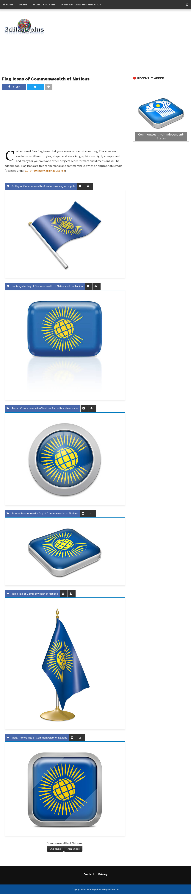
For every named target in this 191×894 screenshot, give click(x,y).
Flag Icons (74, 848)
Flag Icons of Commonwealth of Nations (46, 79)
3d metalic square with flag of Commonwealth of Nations (44, 513)
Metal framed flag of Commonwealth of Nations (38, 737)
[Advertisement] (123, 43)
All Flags (55, 848)
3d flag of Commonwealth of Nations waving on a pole (42, 186)
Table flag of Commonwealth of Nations (34, 593)
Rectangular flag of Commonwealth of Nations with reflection (46, 286)
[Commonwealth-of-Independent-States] (161, 114)
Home (9, 4)
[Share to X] (35, 87)
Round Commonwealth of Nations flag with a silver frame (44, 408)
